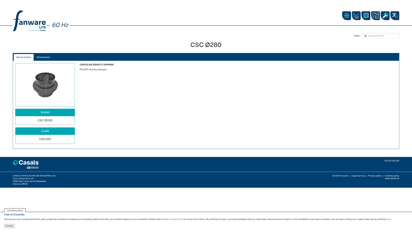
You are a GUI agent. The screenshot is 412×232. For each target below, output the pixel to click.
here (388, 219)
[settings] (385, 15)
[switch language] (394, 15)
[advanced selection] (356, 15)
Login (357, 35)
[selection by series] (346, 15)
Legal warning (358, 175)
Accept (9, 225)
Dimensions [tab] (43, 57)
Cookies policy (392, 175)
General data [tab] (23, 57)
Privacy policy (375, 175)
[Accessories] (365, 15)
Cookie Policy (175, 219)
